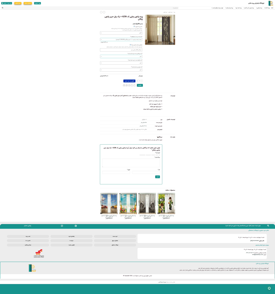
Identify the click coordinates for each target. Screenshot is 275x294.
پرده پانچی (259, 8)
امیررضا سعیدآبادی (162, 282)
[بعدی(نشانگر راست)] (269, 291)
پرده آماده (267, 8)
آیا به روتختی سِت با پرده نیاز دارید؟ (135, 53)
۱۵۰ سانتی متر (144, 122)
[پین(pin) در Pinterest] (126, 85)
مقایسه (139, 85)
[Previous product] (101, 12)
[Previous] (175, 207)
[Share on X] (132, 85)
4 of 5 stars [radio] (148, 155)
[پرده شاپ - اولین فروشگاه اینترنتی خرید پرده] (270, 3)
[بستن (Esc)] (260, 285)
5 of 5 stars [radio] (143, 155)
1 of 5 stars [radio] (159, 155)
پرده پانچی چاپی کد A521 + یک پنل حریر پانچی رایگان (166, 216)
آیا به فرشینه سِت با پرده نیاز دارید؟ (135, 60)
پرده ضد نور (239, 8)
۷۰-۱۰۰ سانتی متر (143, 126)
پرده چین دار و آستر (249, 8)
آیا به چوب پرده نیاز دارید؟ (134, 67)
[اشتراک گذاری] (265, 285)
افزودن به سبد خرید (129, 81)
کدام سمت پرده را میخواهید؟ (133, 36)
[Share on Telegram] (124, 85)
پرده (174, 12)
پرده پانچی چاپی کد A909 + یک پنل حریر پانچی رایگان (109, 216)
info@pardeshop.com (257, 255)
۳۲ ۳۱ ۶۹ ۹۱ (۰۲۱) (254, 241)
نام (159, 170)
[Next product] (104, 12)
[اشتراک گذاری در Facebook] (134, 85)
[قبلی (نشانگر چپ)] (273, 291)
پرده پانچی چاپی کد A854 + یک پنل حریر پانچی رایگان (147, 216)
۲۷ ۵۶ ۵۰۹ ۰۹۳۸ (250, 253)
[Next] (100, 207)
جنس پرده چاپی (136, 26)
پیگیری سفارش (27, 226)
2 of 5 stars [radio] (157, 155)
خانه (272, 8)
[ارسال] (2, 8)
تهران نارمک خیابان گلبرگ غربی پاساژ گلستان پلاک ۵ (248, 226)
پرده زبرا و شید (229, 8)
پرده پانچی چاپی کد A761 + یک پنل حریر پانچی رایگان (128, 216)
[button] (6, 3)
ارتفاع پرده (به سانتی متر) (134, 45)
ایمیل (128, 170)
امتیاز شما (157, 153)
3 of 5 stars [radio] (153, 155)
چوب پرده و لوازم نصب (217, 8)
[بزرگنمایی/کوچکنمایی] (273, 285)
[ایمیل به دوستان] (129, 85)
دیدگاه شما (157, 157)
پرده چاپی (165, 12)
